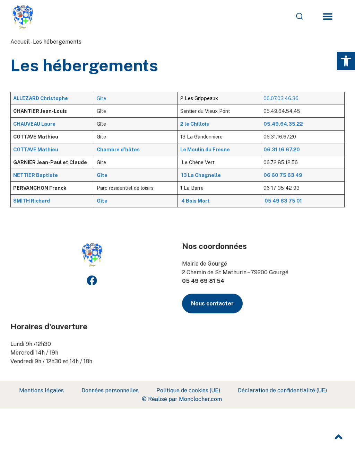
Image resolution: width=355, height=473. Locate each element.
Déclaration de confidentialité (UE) (282, 390)
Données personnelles (110, 390)
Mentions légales (41, 390)
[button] (346, 61)
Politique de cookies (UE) (188, 390)
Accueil (20, 41)
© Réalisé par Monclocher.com (182, 399)
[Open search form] (253, 16)
